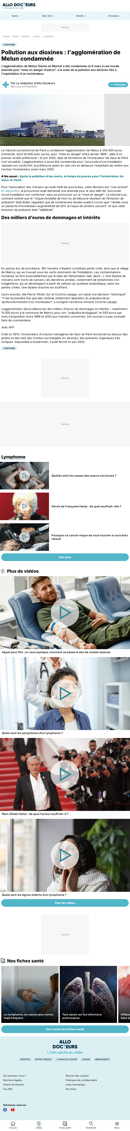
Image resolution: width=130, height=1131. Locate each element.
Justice (36, 36)
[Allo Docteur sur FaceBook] (5, 1109)
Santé (15, 15)
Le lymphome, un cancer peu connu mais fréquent (28, 1016)
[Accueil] (65, 1047)
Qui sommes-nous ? (14, 1075)
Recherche (91, 1128)
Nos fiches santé (25, 960)
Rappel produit (43, 1059)
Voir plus (65, 557)
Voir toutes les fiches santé (65, 1029)
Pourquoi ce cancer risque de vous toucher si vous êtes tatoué (90, 537)
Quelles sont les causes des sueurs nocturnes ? (84, 476)
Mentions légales (12, 1080)
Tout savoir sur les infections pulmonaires (82, 1016)
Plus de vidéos (23, 571)
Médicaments (102, 1059)
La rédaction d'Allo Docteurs (35, 83)
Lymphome (48, 36)
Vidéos (39, 1128)
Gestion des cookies (77, 1075)
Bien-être (47, 15)
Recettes (25, 1059)
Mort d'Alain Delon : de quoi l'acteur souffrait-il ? (35, 814)
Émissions (114, 15)
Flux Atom (71, 1089)
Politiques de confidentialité (81, 1080)
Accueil (6, 36)
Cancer (86, 1059)
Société (25, 36)
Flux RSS (7, 1089)
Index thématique (75, 1084)
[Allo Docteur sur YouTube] (13, 1109)
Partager (120, 84)
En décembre (10, 190)
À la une (13, 1128)
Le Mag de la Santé (67, 1059)
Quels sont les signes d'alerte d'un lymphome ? (34, 895)
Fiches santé (65, 1128)
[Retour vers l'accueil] (65, 6)
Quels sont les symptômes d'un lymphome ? (32, 733)
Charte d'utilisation (13, 1084)
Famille (79, 15)
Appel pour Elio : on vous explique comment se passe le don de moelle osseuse (56, 652)
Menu (117, 1128)
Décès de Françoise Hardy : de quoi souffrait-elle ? (86, 506)
